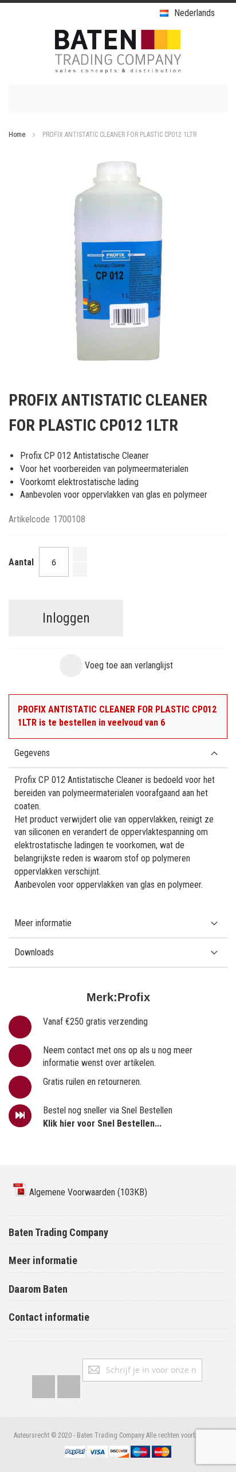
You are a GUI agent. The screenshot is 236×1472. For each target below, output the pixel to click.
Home (17, 135)
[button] (116, 665)
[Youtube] (68, 1384)
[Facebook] (43, 1384)
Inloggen (66, 618)
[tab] (118, 753)
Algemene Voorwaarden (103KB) (87, 1192)
